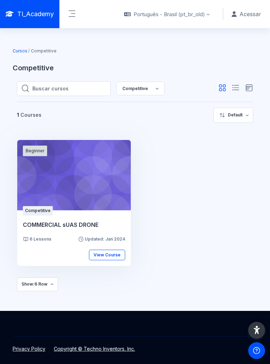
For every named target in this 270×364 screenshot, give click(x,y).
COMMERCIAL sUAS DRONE (60, 224)
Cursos (20, 50)
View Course (107, 254)
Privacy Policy (29, 349)
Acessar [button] (250, 14)
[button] (167, 14)
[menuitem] (233, 115)
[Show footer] (256, 350)
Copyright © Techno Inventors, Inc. (94, 349)
